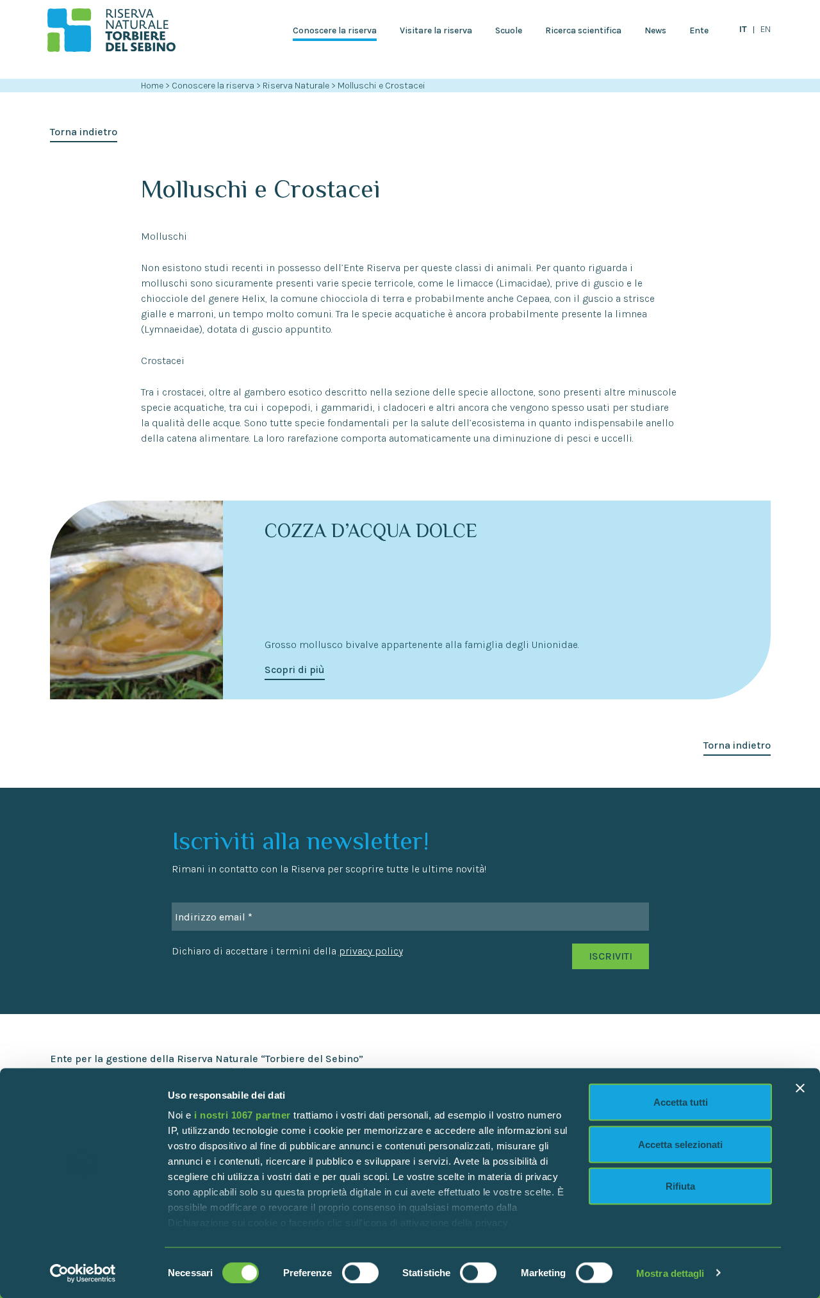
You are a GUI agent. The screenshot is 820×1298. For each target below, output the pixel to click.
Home (152, 85)
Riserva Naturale (297, 85)
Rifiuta (680, 1186)
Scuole (508, 30)
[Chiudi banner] (800, 1088)
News (655, 30)
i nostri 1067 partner (242, 1115)
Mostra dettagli (670, 1272)
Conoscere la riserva (335, 30)
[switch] (360, 1272)
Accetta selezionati (680, 1143)
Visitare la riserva (436, 30)
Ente (699, 30)
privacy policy (371, 951)
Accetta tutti (680, 1102)
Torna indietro (83, 132)
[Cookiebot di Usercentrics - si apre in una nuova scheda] (83, 1273)
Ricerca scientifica (583, 30)
